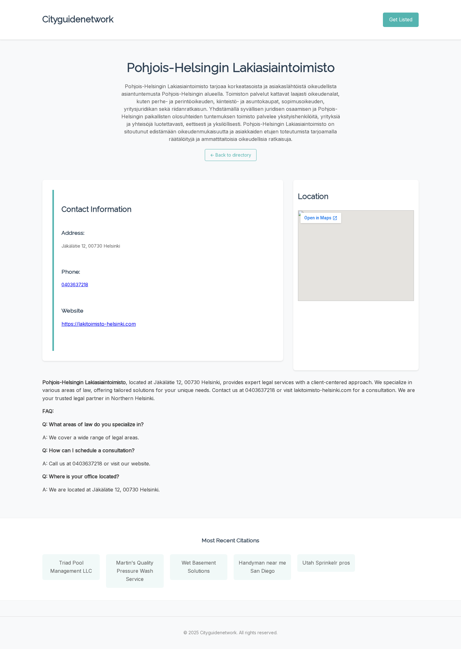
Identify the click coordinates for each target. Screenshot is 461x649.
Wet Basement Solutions (199, 567)
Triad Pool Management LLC (71, 567)
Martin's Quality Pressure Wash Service (134, 571)
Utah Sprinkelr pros (326, 563)
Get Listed (400, 19)
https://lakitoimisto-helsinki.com (98, 324)
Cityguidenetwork (78, 19)
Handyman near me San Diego (262, 567)
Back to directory (230, 155)
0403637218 (74, 284)
